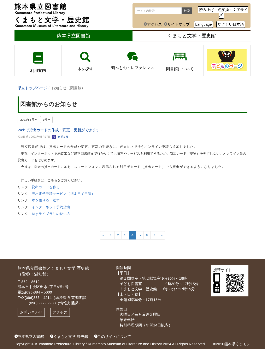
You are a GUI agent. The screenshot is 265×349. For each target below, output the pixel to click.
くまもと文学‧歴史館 (70, 337)
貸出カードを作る (46, 187)
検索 (187, 10)
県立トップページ (32, 88)
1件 (45, 119)
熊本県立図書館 (73, 35)
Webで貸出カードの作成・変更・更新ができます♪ (60, 130)
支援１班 (62, 136)
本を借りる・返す (46, 200)
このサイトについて (114, 337)
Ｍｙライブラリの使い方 (51, 213)
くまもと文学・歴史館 (191, 35)
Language (203, 24)
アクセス (154, 24)
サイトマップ (178, 24)
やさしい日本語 (231, 24)
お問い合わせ (31, 312)
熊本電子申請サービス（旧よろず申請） (63, 193)
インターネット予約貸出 (51, 207)
